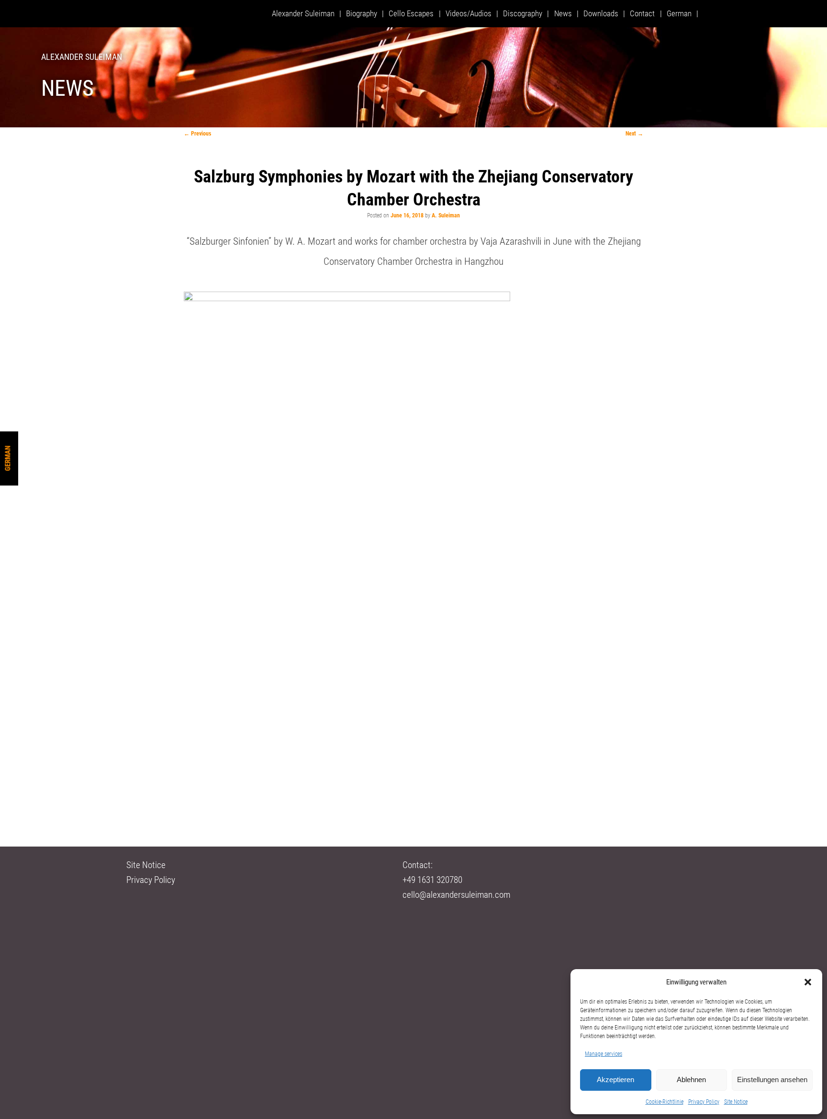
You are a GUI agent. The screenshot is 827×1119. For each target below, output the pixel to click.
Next (634, 133)
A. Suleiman (446, 215)
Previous (197, 133)
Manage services (603, 1054)
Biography (361, 13)
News (563, 13)
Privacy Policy (703, 1101)
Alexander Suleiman (81, 57)
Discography (522, 13)
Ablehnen (691, 1079)
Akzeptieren (615, 1079)
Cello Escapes (411, 13)
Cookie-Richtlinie (664, 1101)
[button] (808, 982)
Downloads (600, 13)
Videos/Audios (469, 13)
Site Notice (736, 1101)
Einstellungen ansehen (772, 1079)
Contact (642, 13)
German (7, 458)
